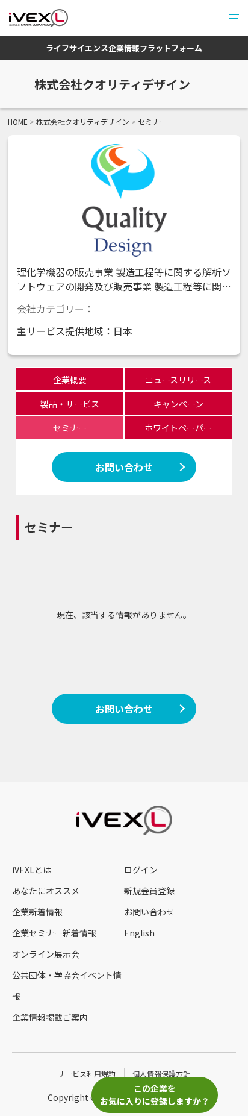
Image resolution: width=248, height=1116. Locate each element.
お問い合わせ (124, 467)
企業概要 (70, 380)
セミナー (70, 428)
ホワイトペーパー (178, 428)
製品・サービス (69, 404)
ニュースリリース (178, 380)
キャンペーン (178, 404)
